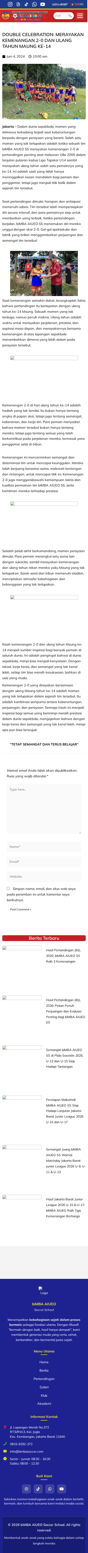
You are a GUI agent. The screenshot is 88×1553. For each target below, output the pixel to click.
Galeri (44, 1387)
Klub (44, 1395)
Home (44, 1362)
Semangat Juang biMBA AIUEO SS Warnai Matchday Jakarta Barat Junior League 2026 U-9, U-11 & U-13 (66, 1160)
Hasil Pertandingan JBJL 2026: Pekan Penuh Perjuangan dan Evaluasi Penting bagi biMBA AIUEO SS (65, 1011)
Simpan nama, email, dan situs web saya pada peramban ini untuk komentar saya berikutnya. (41, 894)
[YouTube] (42, 4)
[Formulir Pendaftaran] (18, 4)
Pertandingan (44, 1379)
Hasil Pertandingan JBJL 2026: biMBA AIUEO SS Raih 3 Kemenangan (63, 955)
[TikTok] (26, 4)
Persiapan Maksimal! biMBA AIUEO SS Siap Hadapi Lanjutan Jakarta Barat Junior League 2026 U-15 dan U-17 (64, 1111)
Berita (44, 1370)
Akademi (44, 1403)
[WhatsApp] (34, 4)
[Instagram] (10, 4)
